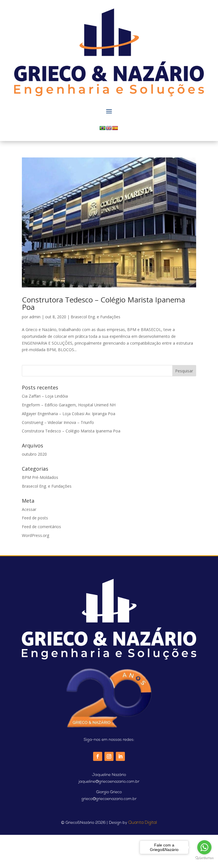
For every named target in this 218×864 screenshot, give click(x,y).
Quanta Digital (142, 823)
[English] (109, 128)
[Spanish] (115, 128)
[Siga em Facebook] (97, 756)
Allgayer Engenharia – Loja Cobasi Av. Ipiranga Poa (68, 413)
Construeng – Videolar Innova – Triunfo (58, 422)
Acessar (29, 509)
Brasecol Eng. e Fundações (95, 316)
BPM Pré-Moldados (40, 477)
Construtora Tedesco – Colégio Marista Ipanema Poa (103, 303)
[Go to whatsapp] (204, 847)
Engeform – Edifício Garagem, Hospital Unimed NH (69, 405)
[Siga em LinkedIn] (120, 756)
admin (35, 316)
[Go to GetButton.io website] (204, 858)
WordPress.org (35, 535)
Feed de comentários (41, 526)
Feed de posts (35, 517)
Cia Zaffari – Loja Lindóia (45, 396)
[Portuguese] (102, 128)
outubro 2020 (34, 454)
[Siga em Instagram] (109, 756)
